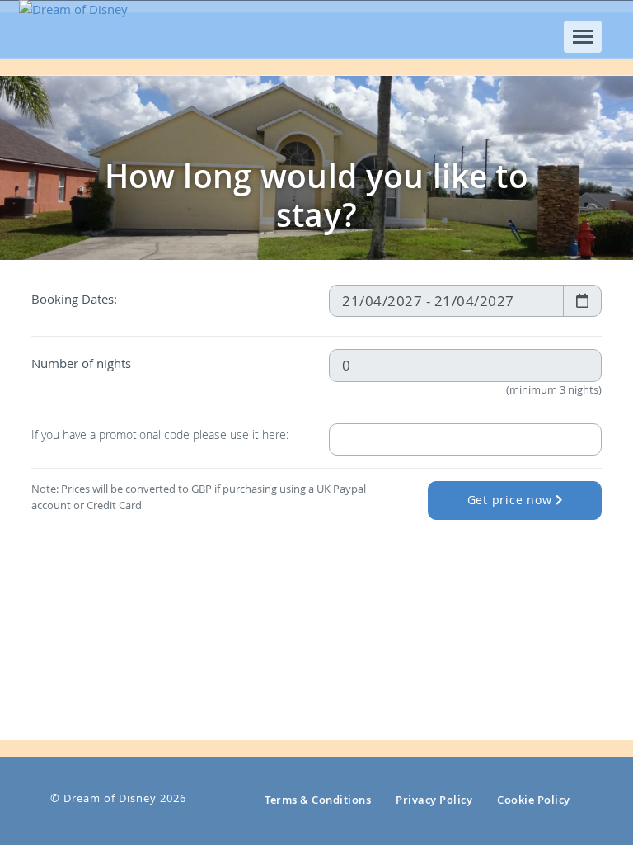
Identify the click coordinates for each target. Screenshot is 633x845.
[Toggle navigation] (583, 37)
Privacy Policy (434, 800)
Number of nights (81, 363)
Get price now (511, 500)
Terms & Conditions (318, 800)
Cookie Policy (533, 800)
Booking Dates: (74, 298)
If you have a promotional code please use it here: (159, 434)
